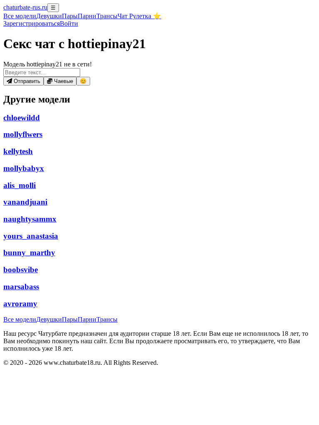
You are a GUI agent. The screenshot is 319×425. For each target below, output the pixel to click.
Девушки (49, 16)
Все (19, 16)
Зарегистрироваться (31, 23)
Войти (69, 23)
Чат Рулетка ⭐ (139, 16)
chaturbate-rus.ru (25, 7)
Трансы (107, 16)
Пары (70, 16)
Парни (87, 16)
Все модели (19, 319)
